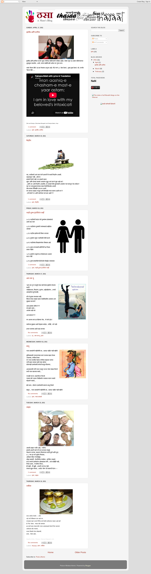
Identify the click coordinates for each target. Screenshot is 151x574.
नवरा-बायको (38, 397)
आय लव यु (30, 278)
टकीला (28, 486)
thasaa (34, 546)
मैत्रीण (28, 140)
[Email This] (41, 127)
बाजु (27, 346)
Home (51, 552)
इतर (33, 130)
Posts (96, 39)
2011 (95, 60)
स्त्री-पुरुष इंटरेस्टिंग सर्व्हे (35, 213)
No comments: (33, 332)
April (97, 62)
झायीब (37, 130)
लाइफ (28, 407)
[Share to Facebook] (47, 127)
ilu (32, 336)
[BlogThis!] (43, 127)
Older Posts (80, 552)
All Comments (99, 42)
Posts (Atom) (40, 557)
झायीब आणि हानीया (33, 32)
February (98, 71)
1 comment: (32, 127)
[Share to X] (45, 127)
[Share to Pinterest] (49, 127)
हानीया (41, 130)
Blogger (88, 565)
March (97, 68)
